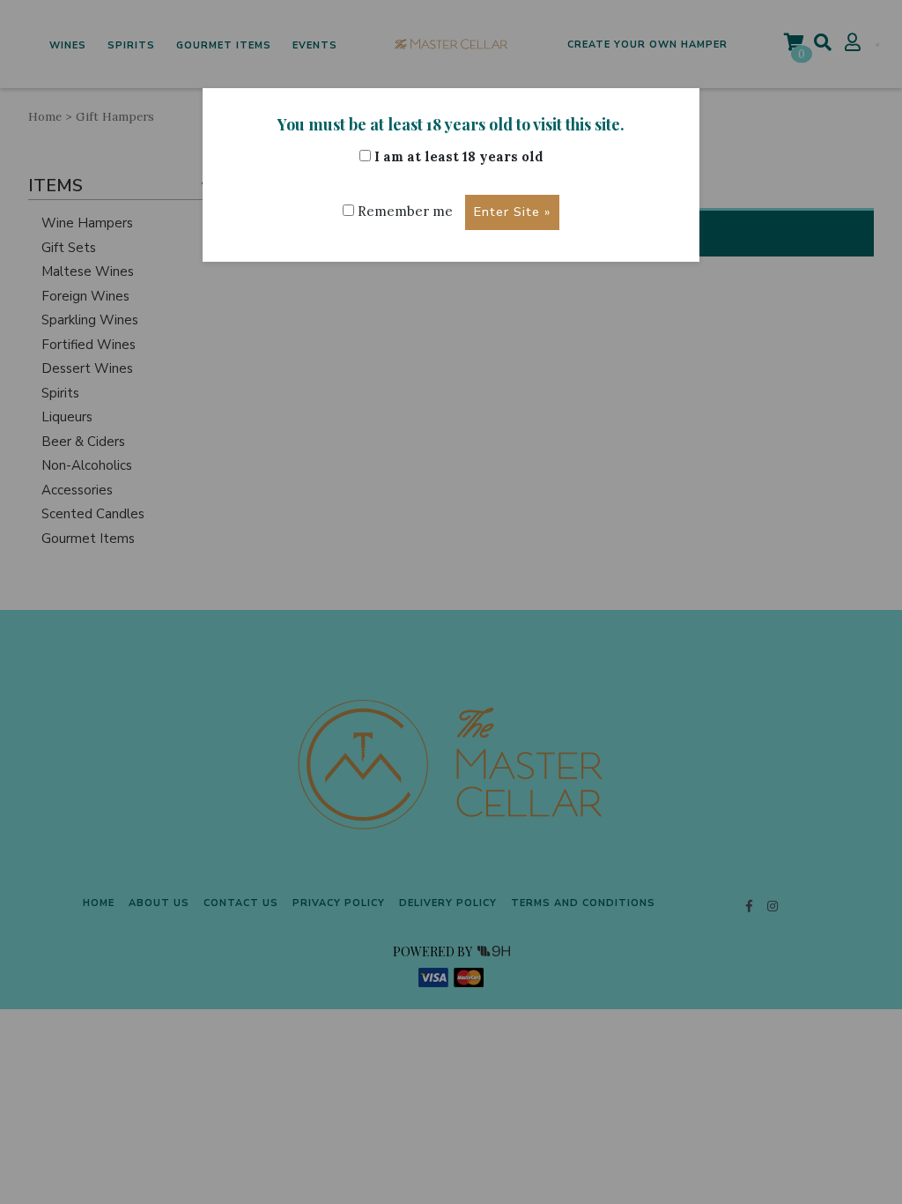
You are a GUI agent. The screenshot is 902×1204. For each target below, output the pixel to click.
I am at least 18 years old (457, 156)
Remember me (403, 211)
